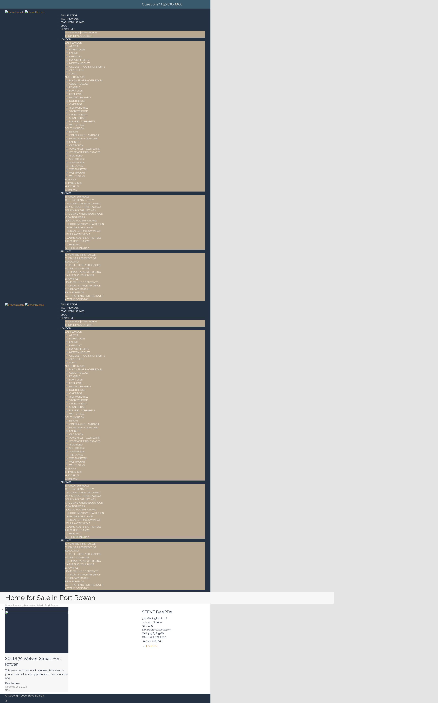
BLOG (64, 25)
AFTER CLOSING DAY (77, 247)
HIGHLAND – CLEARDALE (83, 138)
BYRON (73, 131)
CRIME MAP (71, 189)
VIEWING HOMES (75, 217)
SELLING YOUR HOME (77, 268)
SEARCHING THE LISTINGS (80, 210)
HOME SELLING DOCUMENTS (81, 282)
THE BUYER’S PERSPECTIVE (80, 258)
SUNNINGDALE (77, 117)
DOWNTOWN (77, 49)
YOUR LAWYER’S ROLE (77, 234)
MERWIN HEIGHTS (79, 63)
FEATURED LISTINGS (72, 22)
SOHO (72, 73)
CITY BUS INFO (73, 182)
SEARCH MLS (68, 29)
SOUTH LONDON (74, 128)
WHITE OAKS (77, 176)
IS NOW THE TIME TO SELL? (80, 254)
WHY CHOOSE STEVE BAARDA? (83, 206)
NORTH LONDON (75, 76)
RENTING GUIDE (74, 292)
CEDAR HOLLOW (78, 83)
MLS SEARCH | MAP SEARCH (81, 32)
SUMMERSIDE (77, 162)
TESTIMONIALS (70, 18)
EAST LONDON (73, 42)
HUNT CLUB (76, 90)
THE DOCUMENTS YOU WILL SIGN (84, 223)
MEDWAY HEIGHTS (80, 97)
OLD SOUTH (76, 145)
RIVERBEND (76, 155)
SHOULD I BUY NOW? (77, 196)
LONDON (66, 39)
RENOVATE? (72, 261)
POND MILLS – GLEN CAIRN (84, 148)
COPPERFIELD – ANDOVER (84, 135)
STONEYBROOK (78, 111)
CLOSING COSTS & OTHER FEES (83, 237)
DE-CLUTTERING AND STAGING (83, 265)
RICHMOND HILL (78, 107)
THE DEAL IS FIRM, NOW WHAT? (83, 285)
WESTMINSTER (78, 169)
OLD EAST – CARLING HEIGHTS (87, 66)
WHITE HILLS (76, 124)
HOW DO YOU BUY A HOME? (81, 220)
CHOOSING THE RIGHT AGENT (83, 203)
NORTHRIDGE (77, 100)
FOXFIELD (74, 87)
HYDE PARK (75, 94)
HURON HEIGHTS (79, 59)
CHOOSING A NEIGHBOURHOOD (84, 213)
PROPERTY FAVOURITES (79, 35)
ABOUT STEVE (69, 15)
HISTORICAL (72, 186)
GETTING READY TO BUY (79, 200)
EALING (73, 52)
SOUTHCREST (77, 158)
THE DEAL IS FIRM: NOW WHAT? (83, 230)
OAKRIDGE (75, 104)
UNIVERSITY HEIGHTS (82, 121)
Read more (12, 683)
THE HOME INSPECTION (79, 227)
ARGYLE (74, 46)
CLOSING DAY (73, 244)
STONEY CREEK (78, 114)
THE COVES (76, 165)
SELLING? (66, 251)
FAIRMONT (75, 56)
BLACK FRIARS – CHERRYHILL (86, 80)
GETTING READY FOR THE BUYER (84, 295)
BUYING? (66, 193)
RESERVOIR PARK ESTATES (84, 152)
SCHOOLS (70, 179)
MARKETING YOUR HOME (79, 275)
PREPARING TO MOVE (77, 241)
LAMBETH (75, 141)
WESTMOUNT (77, 172)
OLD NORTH (76, 70)
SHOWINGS (71, 278)
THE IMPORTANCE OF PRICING (83, 271)
